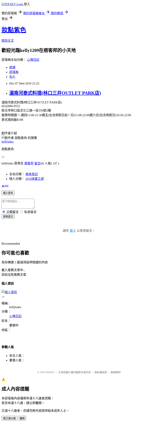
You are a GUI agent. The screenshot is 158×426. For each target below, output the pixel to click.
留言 (37, 163)
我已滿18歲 (9, 418)
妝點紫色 (14, 29)
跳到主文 (8, 40)
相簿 (12, 67)
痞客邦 (29, 163)
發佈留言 (8, 216)
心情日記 (33, 59)
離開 (22, 418)
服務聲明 (116, 372)
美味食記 (31, 174)
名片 (12, 76)
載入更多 (8, 193)
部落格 (13, 72)
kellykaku (7, 141)
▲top (5, 185)
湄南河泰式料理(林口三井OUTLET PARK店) (55, 93)
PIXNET (50, 372)
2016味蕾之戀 (34, 178)
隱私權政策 (100, 372)
